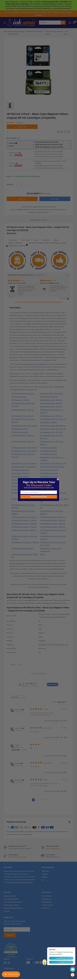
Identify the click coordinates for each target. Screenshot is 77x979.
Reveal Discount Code (39, 497)
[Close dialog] (58, 479)
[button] (72, 969)
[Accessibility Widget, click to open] (72, 975)
